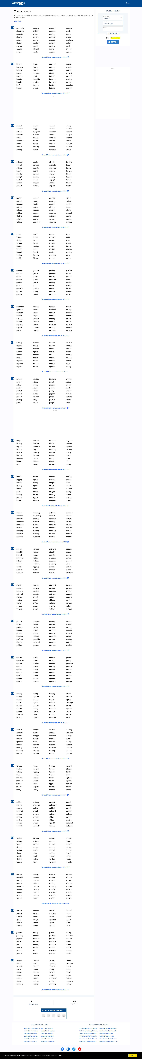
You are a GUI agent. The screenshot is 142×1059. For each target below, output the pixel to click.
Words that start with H (31, 1036)
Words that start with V (31, 1039)
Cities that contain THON (107, 1036)
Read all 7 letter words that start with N (54, 578)
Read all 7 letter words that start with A (54, 57)
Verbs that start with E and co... (88, 1031)
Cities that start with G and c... (108, 1028)
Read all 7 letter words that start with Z (54, 989)
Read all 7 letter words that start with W (54, 903)
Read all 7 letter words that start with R (54, 723)
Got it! (133, 1055)
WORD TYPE (106, 16)
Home (127, 3)
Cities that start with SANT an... (109, 1041)
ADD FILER (113, 33)
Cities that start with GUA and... (88, 1039)
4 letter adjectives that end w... (88, 1028)
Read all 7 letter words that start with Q (54, 686)
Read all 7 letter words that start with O (54, 614)
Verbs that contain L (47, 1039)
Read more (17, 21)
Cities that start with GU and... (88, 1041)
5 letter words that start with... (88, 1036)
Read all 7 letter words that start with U (54, 831)
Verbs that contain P (47, 1028)
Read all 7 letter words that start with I (54, 372)
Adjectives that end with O (32, 1028)
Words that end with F (30, 1033)
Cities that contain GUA (106, 1033)
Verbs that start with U (30, 1031)
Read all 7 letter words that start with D (54, 191)
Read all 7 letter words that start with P (54, 650)
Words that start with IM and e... (88, 1033)
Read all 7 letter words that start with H (54, 336)
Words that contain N (30, 1041)
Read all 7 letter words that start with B (54, 93)
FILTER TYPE (106, 22)
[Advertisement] (55, 108)
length (105, 27)
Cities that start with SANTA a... (109, 1039)
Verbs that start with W (48, 1031)
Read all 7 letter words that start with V (54, 867)
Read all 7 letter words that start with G (54, 299)
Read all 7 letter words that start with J (54, 408)
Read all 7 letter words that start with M (54, 542)
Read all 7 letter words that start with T (54, 795)
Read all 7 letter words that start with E (54, 227)
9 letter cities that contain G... (108, 1031)
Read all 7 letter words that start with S (54, 759)
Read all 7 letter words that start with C (54, 155)
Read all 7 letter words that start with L (54, 506)
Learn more (58, 1055)
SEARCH (114, 42)
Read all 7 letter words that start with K (54, 469)
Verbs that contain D (47, 1033)
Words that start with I (47, 1041)
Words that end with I (47, 1036)
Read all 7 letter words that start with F (54, 263)
